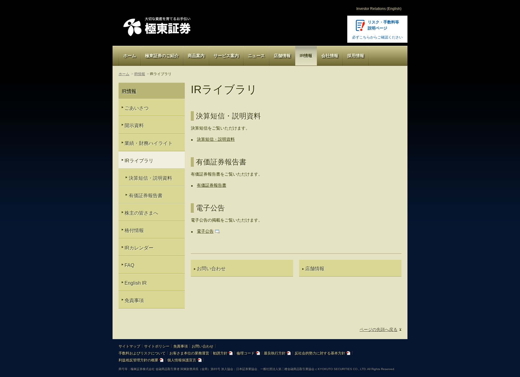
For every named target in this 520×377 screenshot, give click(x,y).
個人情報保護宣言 (181, 360)
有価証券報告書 (211, 185)
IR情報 (306, 55)
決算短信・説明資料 (216, 139)
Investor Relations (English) (378, 9)
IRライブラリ (139, 160)
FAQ (129, 265)
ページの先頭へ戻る (379, 329)
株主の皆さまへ (141, 213)
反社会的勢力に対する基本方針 (320, 353)
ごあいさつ (137, 108)
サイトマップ (129, 346)
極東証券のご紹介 (162, 55)
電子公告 (205, 231)
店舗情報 (282, 55)
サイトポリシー (156, 346)
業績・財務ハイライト (149, 143)
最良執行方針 (275, 353)
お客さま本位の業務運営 (189, 353)
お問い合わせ (202, 346)
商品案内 (196, 55)
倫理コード (246, 353)
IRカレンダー (139, 247)
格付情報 (134, 230)
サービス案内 (226, 55)
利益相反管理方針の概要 (138, 360)
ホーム (129, 55)
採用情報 (355, 55)
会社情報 (329, 55)
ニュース (256, 55)
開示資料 (134, 125)
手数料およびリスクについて (142, 353)
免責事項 (134, 300)
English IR (136, 283)
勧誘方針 (220, 353)
